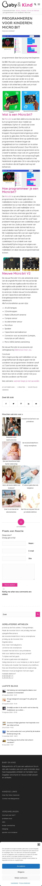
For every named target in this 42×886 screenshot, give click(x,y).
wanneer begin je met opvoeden (26, 381)
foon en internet (8, 31)
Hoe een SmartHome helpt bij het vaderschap (19, 668)
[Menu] (39, 4)
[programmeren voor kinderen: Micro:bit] (21, 44)
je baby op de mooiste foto (12, 639)
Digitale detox (7, 642)
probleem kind (7, 818)
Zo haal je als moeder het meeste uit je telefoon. (20, 665)
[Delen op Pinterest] (21, 404)
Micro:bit (8, 119)
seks (3, 822)
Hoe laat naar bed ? (8, 815)
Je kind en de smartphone (12, 648)
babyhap (5, 829)
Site (30, 558)
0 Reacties (21, 387)
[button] (39, 844)
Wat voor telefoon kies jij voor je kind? (16, 653)
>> (11, 677)
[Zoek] (34, 4)
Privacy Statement (24, 883)
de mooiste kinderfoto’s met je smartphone (18, 636)
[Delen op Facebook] (6, 404)
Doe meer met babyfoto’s (12, 645)
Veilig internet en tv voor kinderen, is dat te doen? (20, 662)
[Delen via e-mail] (36, 404)
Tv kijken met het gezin (10, 656)
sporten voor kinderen (9, 832)
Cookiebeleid (14, 883)
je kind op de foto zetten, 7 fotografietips (17, 628)
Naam (31, 543)
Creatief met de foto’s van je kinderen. (16, 651)
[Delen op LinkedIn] (28, 404)
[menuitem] (34, 4)
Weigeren (21, 872)
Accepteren (21, 866)
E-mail (31, 552)
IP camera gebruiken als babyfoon (15, 659)
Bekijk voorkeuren (21, 878)
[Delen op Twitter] (13, 404)
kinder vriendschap (8, 825)
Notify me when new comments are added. (16, 593)
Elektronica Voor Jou (23, 350)
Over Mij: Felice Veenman (10, 795)
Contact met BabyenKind (10, 798)
